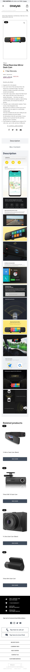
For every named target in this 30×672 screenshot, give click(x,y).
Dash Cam (22, 15)
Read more (15, 459)
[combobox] (13, 10)
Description (15, 141)
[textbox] (15, 665)
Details (25, 1)
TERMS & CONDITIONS (7, 668)
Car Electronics (17, 15)
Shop (6, 15)
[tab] (15, 141)
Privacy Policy (17, 668)
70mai (5, 63)
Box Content (15, 147)
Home (3, 15)
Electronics (10, 15)
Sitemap (25, 668)
